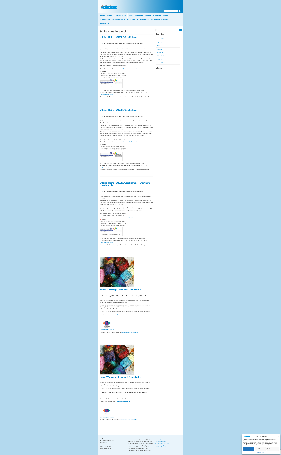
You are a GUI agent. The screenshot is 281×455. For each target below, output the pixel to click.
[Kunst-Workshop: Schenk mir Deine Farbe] (126, 272)
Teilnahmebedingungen (161, 441)
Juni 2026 (159, 42)
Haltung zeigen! (131, 19)
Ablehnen (260, 448)
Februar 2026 (160, 56)
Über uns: (165, 15)
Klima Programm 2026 (143, 19)
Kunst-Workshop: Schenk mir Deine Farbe (120, 290)
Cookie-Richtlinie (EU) (160, 445)
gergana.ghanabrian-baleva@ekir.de (129, 332)
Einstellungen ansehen (272, 448)
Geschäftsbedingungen (161, 446)
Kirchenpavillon (157, 15)
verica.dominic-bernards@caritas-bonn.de (127, 68)
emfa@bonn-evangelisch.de (106, 94)
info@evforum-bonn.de (108, 450)
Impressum (158, 438)
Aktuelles (102, 15)
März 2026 (160, 52)
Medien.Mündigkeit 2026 (118, 19)
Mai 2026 (159, 45)
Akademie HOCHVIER (105, 23)
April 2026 (160, 49)
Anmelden (159, 73)
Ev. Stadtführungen (105, 19)
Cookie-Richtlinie (260, 452)
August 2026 (160, 39)
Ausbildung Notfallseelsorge (136, 15)
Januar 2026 (160, 59)
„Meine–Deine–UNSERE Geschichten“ (118, 37)
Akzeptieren (249, 448)
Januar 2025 (160, 62)
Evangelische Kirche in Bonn (163, 443)
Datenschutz (158, 439)
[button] (278, 436)
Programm (109, 15)
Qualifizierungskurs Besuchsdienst (159, 19)
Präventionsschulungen (120, 15)
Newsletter (148, 15)
